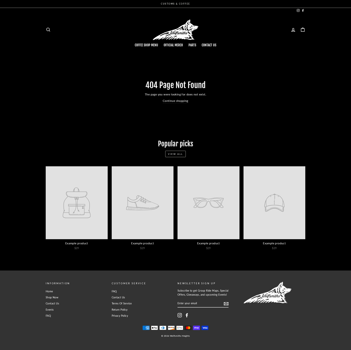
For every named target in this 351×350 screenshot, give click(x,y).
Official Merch (173, 45)
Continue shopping (175, 100)
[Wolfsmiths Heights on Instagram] (180, 315)
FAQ (48, 315)
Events (50, 309)
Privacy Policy (120, 315)
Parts (192, 45)
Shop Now (52, 297)
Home (49, 291)
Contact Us (209, 45)
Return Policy (120, 309)
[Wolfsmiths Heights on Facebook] (187, 315)
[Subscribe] (226, 303)
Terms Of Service (122, 303)
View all (175, 154)
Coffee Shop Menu (146, 45)
